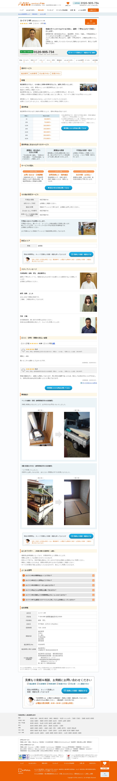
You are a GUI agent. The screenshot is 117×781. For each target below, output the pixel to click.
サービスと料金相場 (61, 10)
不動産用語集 (23, 750)
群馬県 (92, 718)
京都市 (40, 728)
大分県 (65, 733)
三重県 (61, 725)
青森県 (41, 720)
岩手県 (46, 720)
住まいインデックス (40, 748)
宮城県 (50, 720)
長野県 (59, 723)
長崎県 (51, 733)
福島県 (68, 720)
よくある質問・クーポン (83, 60)
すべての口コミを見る (89, 383)
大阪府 (46, 728)
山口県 (60, 730)
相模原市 (56, 718)
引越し (29, 742)
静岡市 (40, 725)
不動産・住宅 (23, 742)
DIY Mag (56, 750)
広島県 (50, 730)
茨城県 (83, 718)
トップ (21, 10)
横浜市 (46, 718)
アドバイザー (86, 747)
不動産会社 (82, 748)
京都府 (36, 728)
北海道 (32, 720)
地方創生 (41, 742)
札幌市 (36, 720)
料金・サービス (24, 60)
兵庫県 (59, 728)
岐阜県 (32, 725)
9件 (53, 343)
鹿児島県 (75, 733)
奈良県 (69, 728)
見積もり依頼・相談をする (82, 254)
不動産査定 (58, 747)
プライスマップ (50, 748)
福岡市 (42, 733)
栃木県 (88, 718)
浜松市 (45, 725)
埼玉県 (61, 718)
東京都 (32, 718)
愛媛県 (73, 730)
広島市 (54, 730)
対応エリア (34, 60)
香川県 (68, 730)
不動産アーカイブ (59, 748)
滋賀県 (32, 728)
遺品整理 (73, 742)
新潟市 (36, 723)
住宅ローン (31, 748)
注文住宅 (43, 747)
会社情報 (95, 60)
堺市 (54, 728)
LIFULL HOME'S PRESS (46, 750)
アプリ (61, 750)
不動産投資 (78, 747)
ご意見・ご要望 (89, 773)
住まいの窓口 (23, 748)
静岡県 (48, 616)
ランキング (50, 10)
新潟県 (32, 723)
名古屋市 (55, 725)
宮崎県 (70, 733)
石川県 (46, 723)
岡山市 (45, 730)
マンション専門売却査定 (68, 747)
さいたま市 (67, 718)
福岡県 (32, 733)
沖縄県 (79, 733)
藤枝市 (53, 616)
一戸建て (37, 747)
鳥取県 (32, 730)
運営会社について (79, 773)
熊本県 (56, 733)
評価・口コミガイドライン (66, 773)
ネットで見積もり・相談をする (83, 52)
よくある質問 (82, 10)
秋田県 (60, 720)
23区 (36, 718)
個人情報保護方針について (51, 773)
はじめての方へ (30, 10)
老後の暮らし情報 (81, 742)
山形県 (64, 720)
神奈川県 (41, 718)
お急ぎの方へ (93, 10)
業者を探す (41, 10)
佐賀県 (47, 733)
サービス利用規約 (38, 773)
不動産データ (67, 750)
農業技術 (89, 742)
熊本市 (60, 733)
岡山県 (40, 730)
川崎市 (50, 718)
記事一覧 (72, 10)
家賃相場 (75, 748)
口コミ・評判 (51, 60)
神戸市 (63, 728)
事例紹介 (59, 60)
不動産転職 (75, 750)
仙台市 (54, 720)
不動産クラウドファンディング (62, 742)
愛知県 (50, 725)
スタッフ (42, 60)
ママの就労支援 (49, 742)
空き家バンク (68, 748)
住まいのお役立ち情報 (33, 750)
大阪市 (50, 728)
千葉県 (73, 718)
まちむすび (89, 748)
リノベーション (50, 747)
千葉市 (78, 718)
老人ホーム (35, 742)
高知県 (77, 730)
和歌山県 (74, 728)
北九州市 (37, 733)
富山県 (41, 723)
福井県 (50, 723)
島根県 (36, 730)
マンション (31, 747)
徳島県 (64, 730)
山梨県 (54, 723)
